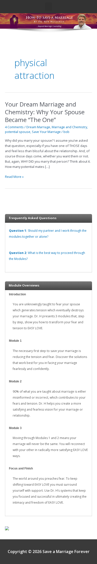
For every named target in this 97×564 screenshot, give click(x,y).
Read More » (14, 176)
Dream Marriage (38, 127)
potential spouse (17, 131)
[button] (48, 6)
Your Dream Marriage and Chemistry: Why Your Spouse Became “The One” (45, 112)
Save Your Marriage (46, 131)
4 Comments (14, 127)
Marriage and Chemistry (69, 127)
